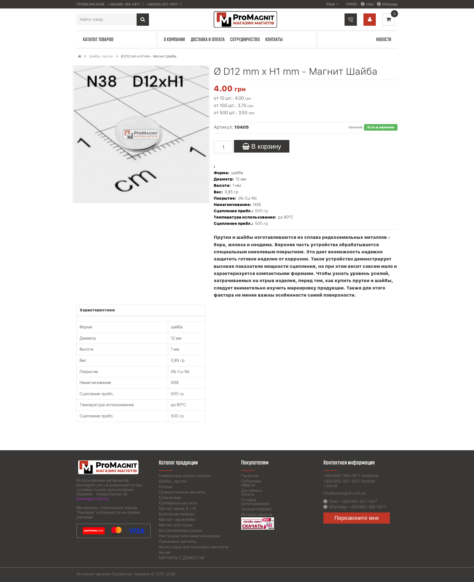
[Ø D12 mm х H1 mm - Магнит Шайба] (141, 134)
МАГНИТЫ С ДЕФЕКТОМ (181, 558)
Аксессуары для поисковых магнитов (194, 547)
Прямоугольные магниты (182, 492)
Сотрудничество (244, 39)
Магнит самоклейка (177, 519)
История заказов (256, 514)
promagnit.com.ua (93, 499)
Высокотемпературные (180, 530)
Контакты (274, 39)
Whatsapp (389, 4)
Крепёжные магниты (178, 503)
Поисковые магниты (177, 541)
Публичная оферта (251, 483)
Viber (370, 4)
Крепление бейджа (176, 514)
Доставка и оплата (208, 39)
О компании (174, 39)
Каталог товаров (98, 39)
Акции (164, 552)
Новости (383, 39)
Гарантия (249, 476)
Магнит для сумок (176, 525)
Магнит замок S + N (177, 508)
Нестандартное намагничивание (189, 536)
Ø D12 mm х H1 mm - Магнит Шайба (148, 56)
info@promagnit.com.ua (344, 493)
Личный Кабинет (256, 509)
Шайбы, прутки (101, 56)
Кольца (165, 486)
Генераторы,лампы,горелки (185, 476)
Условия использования (255, 502)
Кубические (170, 497)
